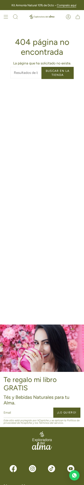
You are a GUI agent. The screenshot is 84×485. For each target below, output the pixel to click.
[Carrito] (77, 17)
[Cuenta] (68, 17)
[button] (15, 17)
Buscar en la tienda (58, 73)
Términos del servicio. (51, 422)
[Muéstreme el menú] (5, 17)
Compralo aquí (66, 5)
